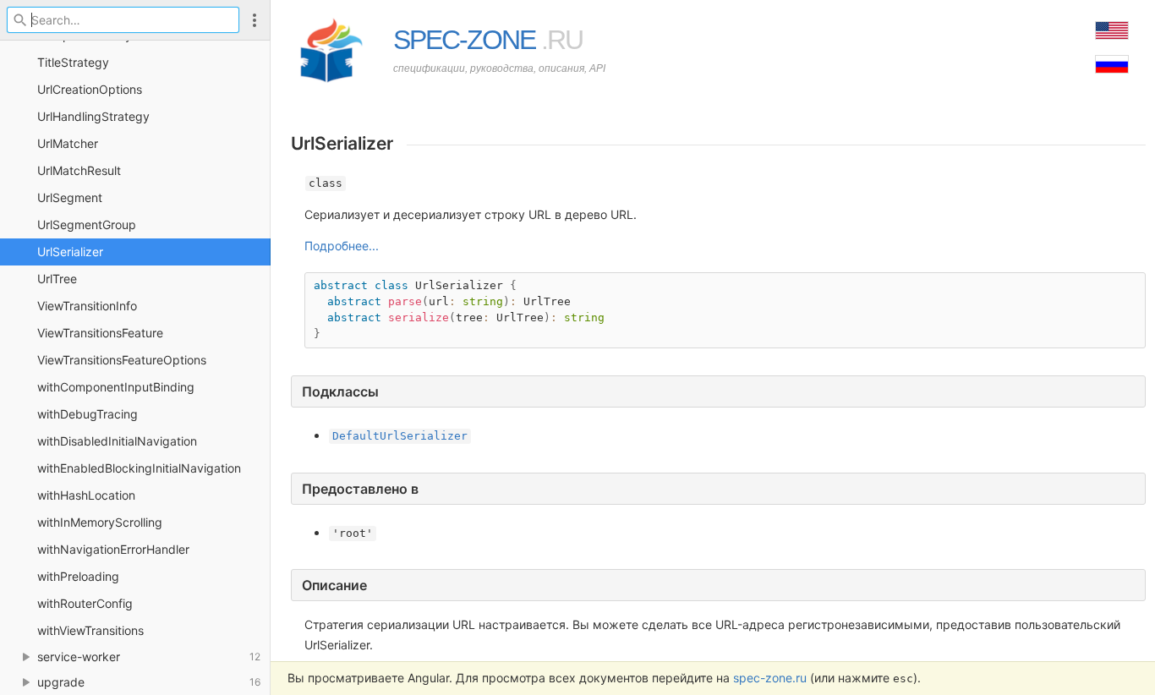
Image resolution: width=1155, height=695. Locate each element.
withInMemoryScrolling (99, 522)
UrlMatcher (67, 143)
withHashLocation (86, 495)
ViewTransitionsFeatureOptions (121, 360)
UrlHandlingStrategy (93, 116)
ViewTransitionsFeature (100, 333)
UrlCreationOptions (89, 89)
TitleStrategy (73, 62)
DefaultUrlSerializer (400, 436)
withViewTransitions (90, 630)
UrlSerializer (70, 251)
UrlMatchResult (79, 170)
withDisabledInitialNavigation (117, 441)
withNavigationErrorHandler (113, 549)
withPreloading (78, 576)
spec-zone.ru (770, 677)
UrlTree (57, 278)
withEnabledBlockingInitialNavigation (139, 468)
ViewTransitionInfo (87, 305)
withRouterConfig (85, 603)
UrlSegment (69, 197)
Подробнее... (341, 245)
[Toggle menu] (254, 20)
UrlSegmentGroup (86, 224)
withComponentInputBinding (115, 387)
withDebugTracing (87, 414)
